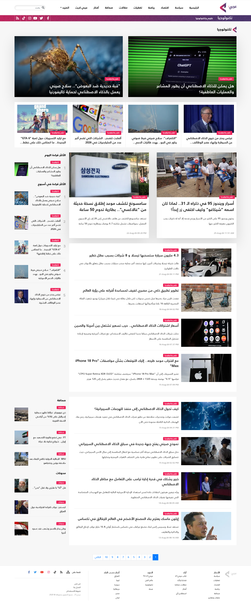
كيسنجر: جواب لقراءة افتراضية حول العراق (48, 509)
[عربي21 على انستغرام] (29, 18)
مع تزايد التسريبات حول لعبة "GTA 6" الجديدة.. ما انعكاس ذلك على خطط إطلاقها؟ (43, 141)
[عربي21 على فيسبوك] (48, 18)
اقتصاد (165, 7)
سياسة (179, 7)
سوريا (116, 584)
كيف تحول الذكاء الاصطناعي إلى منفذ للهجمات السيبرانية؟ (136, 409)
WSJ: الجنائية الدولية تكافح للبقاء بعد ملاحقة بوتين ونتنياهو (47, 461)
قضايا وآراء (181, 580)
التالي (98, 557)
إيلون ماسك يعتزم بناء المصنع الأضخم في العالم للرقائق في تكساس (128, 519)
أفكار (96, 7)
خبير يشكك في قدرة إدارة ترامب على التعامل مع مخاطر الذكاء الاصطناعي (135, 482)
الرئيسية (192, 7)
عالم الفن (149, 580)
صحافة (109, 7)
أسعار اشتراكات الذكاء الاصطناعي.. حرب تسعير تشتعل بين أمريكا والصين (126, 326)
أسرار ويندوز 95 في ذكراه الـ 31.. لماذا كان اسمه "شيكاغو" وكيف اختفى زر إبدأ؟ (198, 207)
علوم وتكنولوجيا (204, 18)
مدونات (61, 473)
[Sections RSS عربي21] (68, 572)
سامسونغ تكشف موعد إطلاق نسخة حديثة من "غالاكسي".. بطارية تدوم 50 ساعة (110, 207)
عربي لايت (81, 7)
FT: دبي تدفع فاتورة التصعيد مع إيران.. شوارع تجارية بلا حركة (49, 440)
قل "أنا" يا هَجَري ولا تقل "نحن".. (49, 488)
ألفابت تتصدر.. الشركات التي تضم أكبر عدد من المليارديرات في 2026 (98, 140)
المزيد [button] (65, 7)
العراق (116, 576)
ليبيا (117, 580)
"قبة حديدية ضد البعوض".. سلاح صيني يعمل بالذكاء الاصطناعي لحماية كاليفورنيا (46, 200)
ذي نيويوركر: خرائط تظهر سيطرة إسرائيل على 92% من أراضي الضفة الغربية (50, 417)
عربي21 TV (148, 576)
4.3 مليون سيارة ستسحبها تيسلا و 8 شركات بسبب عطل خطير (134, 255)
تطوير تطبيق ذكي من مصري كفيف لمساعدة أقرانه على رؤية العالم (131, 290)
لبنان (117, 597)
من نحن (77, 583)
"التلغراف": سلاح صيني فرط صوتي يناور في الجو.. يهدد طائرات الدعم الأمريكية (154, 141)
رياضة (151, 7)
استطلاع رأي (181, 593)
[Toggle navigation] (43, 7)
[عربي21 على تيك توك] (23, 18)
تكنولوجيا (225, 18)
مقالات (123, 7)
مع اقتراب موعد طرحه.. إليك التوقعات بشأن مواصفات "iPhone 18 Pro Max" (127, 363)
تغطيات (138, 7)
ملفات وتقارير (214, 597)
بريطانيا (116, 589)
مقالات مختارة (180, 584)
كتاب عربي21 (180, 576)
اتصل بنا (77, 587)
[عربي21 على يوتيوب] (35, 18)
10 (106, 557)
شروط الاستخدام (74, 591)
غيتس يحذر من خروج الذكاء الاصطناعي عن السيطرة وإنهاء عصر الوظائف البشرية (209, 141)
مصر (117, 593)
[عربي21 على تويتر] (41, 18)
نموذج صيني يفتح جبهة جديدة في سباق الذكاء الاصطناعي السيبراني (129, 444)
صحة (151, 589)
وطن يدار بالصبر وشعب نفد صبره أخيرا (49, 531)
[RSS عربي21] (17, 18)
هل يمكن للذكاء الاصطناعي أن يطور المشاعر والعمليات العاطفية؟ (45, 171)
